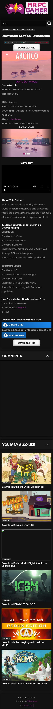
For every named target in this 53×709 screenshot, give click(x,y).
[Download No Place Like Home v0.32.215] (26, 665)
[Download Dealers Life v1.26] (26, 506)
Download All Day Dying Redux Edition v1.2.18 (23, 644)
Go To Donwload (26, 82)
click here (15, 119)
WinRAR (22, 307)
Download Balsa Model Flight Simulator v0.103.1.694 (24, 565)
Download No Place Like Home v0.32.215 (24, 683)
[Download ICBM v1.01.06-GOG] (26, 585)
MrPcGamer (28, 705)
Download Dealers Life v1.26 (18, 525)
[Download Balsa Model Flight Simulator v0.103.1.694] (26, 544)
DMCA (32, 697)
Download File (26, 47)
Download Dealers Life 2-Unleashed (23, 486)
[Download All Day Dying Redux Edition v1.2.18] (26, 624)
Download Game (16, 335)
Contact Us (23, 697)
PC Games (6, 483)
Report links (42, 42)
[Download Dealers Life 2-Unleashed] (26, 468)
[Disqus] (26, 400)
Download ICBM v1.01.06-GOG (18, 604)
